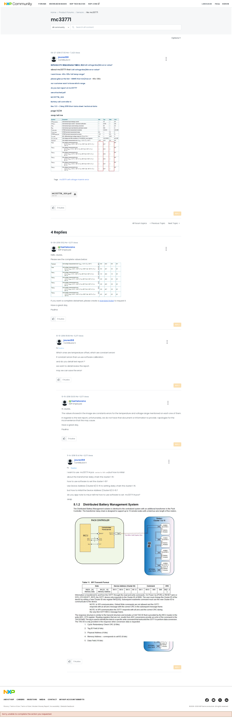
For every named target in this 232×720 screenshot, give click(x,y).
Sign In (225, 4)
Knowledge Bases (58, 4)
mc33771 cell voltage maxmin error (74, 179)
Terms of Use (15, 706)
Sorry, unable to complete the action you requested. (27, 714)
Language (207, 4)
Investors (32, 699)
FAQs (217, 4)
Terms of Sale (26, 706)
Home (53, 12)
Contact (52, 699)
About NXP (9, 699)
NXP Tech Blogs (77, 4)
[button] (166, 59)
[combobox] (125, 27)
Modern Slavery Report (40, 706)
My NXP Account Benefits (71, 699)
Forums (42, 4)
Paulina (61, 348)
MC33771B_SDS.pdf (61, 193)
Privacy (6, 706)
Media (42, 699)
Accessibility (54, 706)
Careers (21, 699)
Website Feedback (67, 706)
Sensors (80, 12)
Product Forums (66, 12)
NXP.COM (92, 4)
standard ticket (107, 300)
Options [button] (175, 38)
